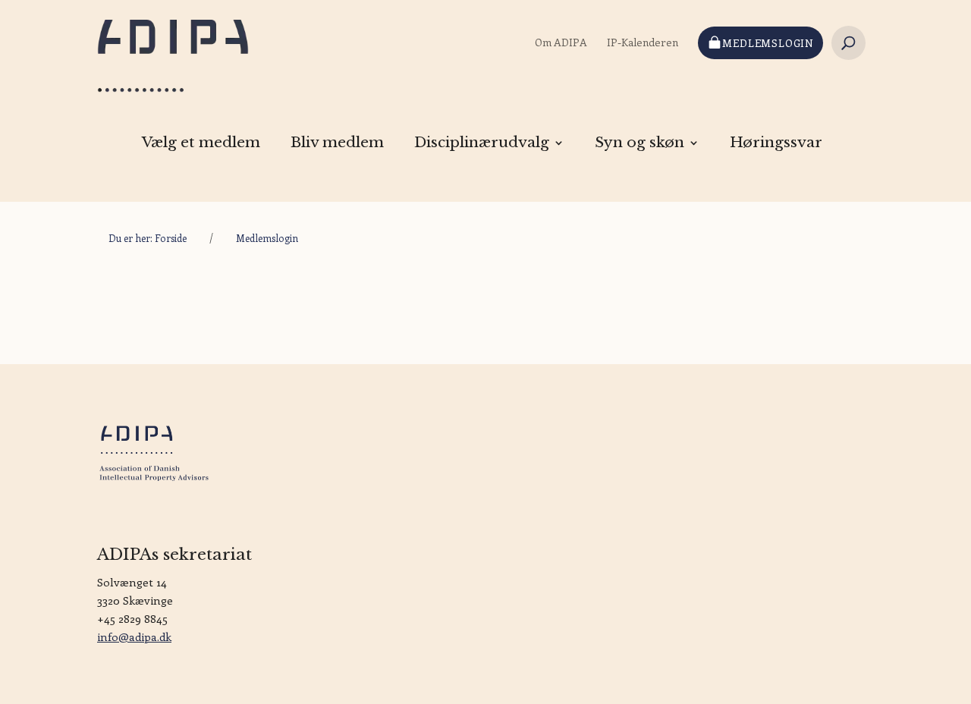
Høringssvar (776, 142)
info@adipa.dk (134, 636)
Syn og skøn (639, 142)
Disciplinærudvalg (481, 142)
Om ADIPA (561, 42)
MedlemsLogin (768, 43)
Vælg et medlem (201, 142)
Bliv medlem (337, 142)
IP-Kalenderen (642, 42)
